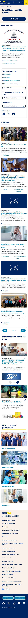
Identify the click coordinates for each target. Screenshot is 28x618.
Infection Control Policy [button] (8, 548)
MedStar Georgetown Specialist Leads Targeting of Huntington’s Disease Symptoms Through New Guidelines (14, 213)
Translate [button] (7, 589)
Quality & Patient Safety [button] (9, 578)
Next (23, 330)
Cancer (5, 189)
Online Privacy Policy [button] (8, 561)
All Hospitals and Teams (10, 98)
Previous (10, 382)
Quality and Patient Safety (11, 84)
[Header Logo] (4, 2)
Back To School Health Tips (12, 402)
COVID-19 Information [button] (8, 523)
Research (5, 291)
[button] (13, 2)
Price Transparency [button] (7, 574)
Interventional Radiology (19, 190)
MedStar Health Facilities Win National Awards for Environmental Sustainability (12, 312)
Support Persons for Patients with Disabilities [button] (11, 585)
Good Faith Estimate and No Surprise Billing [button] (12, 544)
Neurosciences (7, 224)
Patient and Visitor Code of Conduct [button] (12, 564)
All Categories (7, 88)
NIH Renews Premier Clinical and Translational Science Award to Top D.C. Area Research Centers (14, 49)
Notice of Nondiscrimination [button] (10, 558)
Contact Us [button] (20, 598)
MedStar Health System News (12, 80)
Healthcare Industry (9, 64)
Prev (5, 330)
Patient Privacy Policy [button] (8, 568)
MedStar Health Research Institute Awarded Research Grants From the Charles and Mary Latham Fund (13, 280)
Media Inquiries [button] (14, 19)
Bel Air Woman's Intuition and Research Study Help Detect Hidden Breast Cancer (13, 362)
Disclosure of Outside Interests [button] (10, 530)
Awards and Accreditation (11, 61)
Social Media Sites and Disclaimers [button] (11, 581)
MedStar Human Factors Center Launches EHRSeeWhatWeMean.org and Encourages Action (13, 246)
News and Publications (7, 6)
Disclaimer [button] (5, 527)
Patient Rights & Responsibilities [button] (11, 571)
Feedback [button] (5, 537)
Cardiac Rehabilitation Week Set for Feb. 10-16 (13, 145)
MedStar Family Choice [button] (8, 551)
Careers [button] (8, 598)
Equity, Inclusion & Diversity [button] (10, 533)
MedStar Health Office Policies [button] (10, 554)
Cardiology (6, 155)
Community (7, 74)
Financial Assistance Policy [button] (9, 540)
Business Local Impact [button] (8, 520)
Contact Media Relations (10, 106)
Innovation (7, 77)
